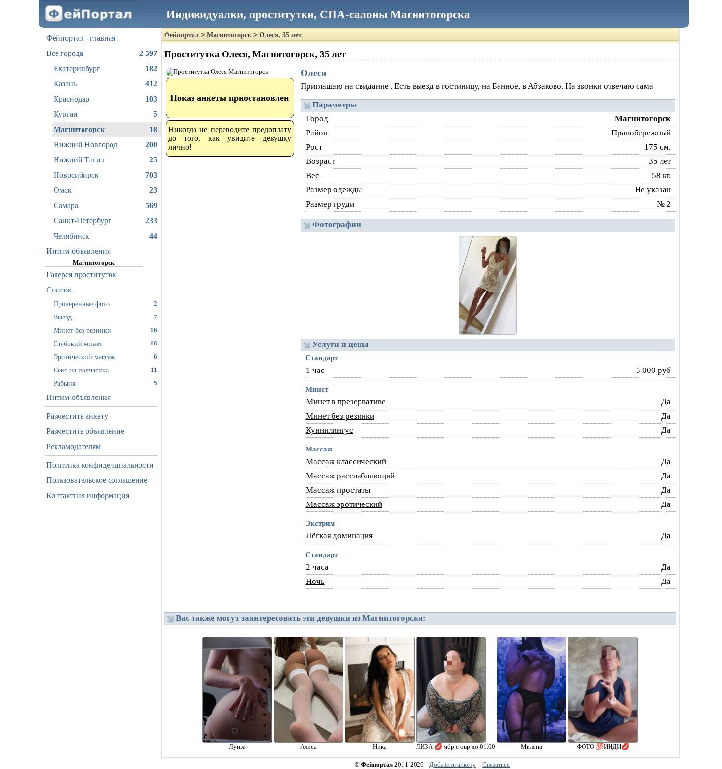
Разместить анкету (77, 416)
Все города (101, 53)
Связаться (496, 764)
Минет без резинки (105, 330)
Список (59, 290)
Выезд (105, 317)
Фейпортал (181, 35)
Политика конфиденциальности (100, 465)
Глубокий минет (105, 343)
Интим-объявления (78, 251)
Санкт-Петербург (105, 220)
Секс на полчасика (105, 370)
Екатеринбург (105, 68)
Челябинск (105, 236)
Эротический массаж (105, 357)
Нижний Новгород (105, 144)
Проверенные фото (105, 304)
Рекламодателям (73, 446)
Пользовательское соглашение (96, 480)
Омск (105, 190)
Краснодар (105, 99)
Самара (105, 205)
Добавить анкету (452, 764)
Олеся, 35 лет (280, 35)
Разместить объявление (85, 431)
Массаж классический (346, 461)
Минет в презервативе (346, 401)
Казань (105, 84)
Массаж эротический (344, 504)
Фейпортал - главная (80, 38)
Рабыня (105, 383)
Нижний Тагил (105, 160)
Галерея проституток (81, 274)
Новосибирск (105, 175)
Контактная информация (87, 495)
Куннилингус (329, 430)
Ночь (315, 581)
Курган (105, 114)
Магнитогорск (105, 129)
